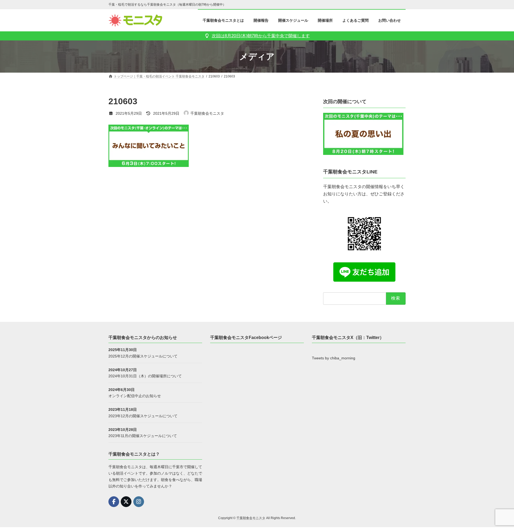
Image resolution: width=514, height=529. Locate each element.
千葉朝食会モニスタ (250, 518)
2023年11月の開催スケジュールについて (142, 435)
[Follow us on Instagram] (138, 501)
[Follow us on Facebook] (113, 501)
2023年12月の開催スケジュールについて (142, 415)
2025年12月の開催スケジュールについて (142, 356)
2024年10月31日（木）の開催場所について (145, 376)
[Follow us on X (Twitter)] (126, 501)
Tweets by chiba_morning (333, 358)
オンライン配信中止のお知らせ (134, 396)
